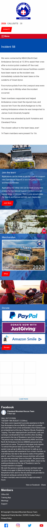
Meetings (4, 501)
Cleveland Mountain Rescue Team (20, 411)
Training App (6, 497)
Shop (6, 274)
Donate (7, 347)
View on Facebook (33, 485)
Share (43, 485)
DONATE (6, 29)
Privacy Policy (6, 518)
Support (4, 504)
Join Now (7, 203)
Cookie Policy (34, 515)
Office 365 (5, 494)
